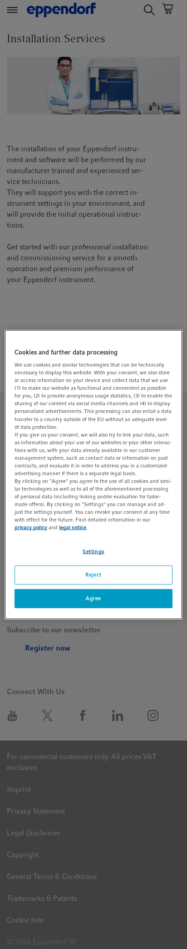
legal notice (72, 527)
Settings (93, 551)
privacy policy (31, 527)
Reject (93, 574)
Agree (93, 598)
